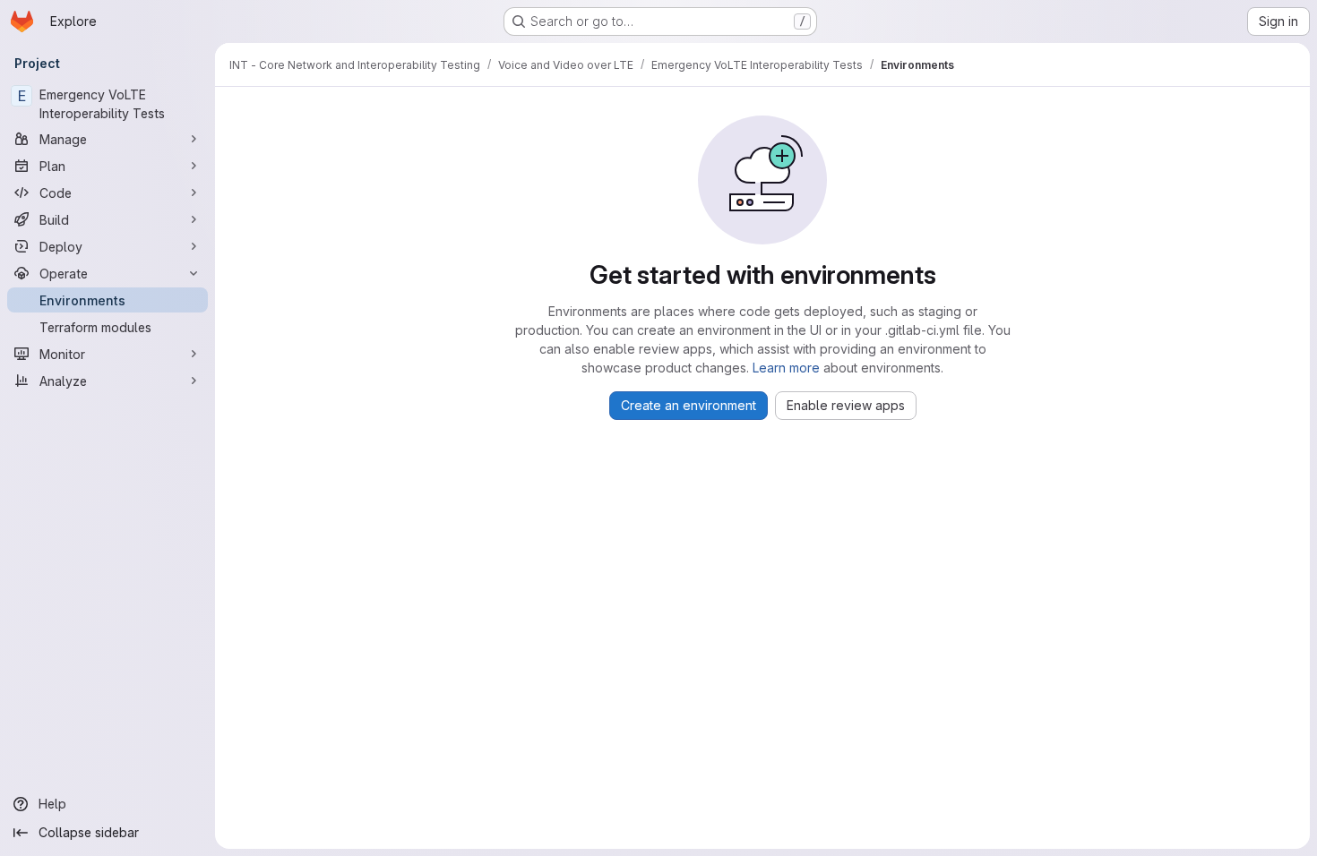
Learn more (786, 367)
